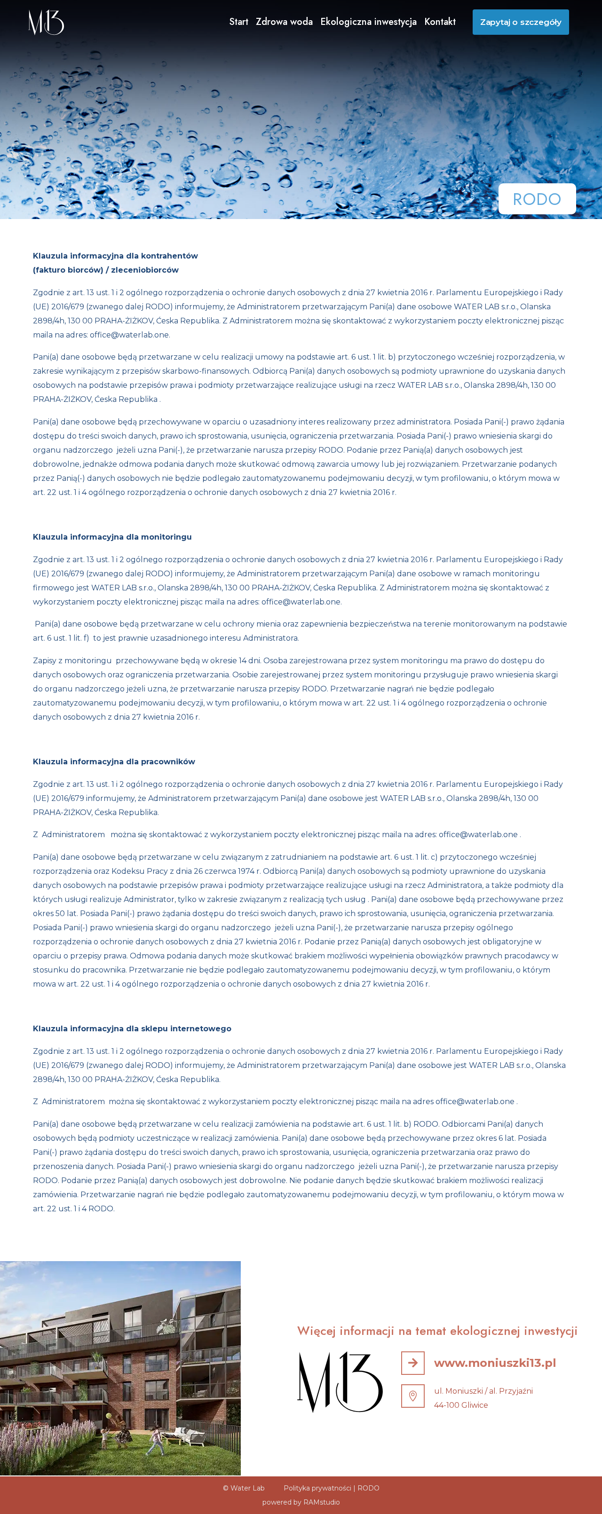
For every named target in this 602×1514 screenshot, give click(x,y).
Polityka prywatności (317, 1488)
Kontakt (440, 22)
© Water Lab (244, 1488)
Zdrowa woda (284, 22)
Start (238, 22)
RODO (368, 1488)
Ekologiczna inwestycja (368, 22)
